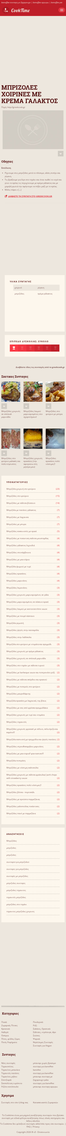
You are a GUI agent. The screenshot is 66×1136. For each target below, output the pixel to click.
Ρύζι (35, 1025)
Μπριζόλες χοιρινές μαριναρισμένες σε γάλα (27, 594)
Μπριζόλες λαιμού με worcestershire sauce (26, 609)
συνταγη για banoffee (43, 1066)
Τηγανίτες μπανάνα (10, 1069)
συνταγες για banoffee (43, 1083)
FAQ (28, 1126)
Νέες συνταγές (8, 1063)
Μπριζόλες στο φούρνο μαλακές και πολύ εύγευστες (10, 461)
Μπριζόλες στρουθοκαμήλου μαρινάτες (24, 746)
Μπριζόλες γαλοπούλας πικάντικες (22, 806)
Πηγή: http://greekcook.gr (13, 107)
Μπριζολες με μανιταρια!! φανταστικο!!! (25, 753)
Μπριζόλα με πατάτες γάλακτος (21, 510)
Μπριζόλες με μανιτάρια (17, 559)
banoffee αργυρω (41, 2)
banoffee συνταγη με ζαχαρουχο (16, 2)
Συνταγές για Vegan (42, 1045)
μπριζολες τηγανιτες (16, 890)
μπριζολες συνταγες (15, 883)
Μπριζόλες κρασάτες (16, 573)
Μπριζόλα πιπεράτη (15, 760)
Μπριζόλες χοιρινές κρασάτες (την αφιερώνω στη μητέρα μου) (33, 462)
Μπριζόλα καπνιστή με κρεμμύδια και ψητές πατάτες (31, 739)
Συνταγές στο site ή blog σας (14, 1102)
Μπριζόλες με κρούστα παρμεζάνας (23, 799)
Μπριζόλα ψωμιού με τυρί (18, 566)
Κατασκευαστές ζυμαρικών (45, 1102)
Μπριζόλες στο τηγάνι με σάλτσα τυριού (25, 665)
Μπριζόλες (11, 840)
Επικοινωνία (43, 1132)
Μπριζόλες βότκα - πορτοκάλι (20, 792)
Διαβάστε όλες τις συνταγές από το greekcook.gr (40, 367)
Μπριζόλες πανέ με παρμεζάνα (21, 813)
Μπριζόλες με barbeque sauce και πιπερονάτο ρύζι (30, 672)
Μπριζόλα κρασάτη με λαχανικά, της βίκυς (26, 700)
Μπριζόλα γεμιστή (15, 623)
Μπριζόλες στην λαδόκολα (18, 637)
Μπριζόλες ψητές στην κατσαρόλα (22, 630)
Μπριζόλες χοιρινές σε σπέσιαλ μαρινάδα (10, 414)
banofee (37, 1069)
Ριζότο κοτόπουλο (9, 1086)
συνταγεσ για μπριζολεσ (17, 862)
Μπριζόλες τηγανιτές (16, 722)
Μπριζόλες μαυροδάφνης (18, 693)
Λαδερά (4, 1032)
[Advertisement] (33, 49)
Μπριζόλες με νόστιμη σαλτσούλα (22, 767)
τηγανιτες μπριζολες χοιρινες (20, 911)
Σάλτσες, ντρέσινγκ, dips (44, 1032)
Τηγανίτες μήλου (9, 1076)
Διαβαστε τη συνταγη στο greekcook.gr (30, 196)
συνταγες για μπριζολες (17, 869)
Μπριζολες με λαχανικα (17, 517)
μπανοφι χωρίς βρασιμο (44, 1063)
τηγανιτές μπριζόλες (16, 897)
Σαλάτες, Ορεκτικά (41, 1028)
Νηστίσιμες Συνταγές (43, 1042)
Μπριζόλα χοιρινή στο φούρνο (21, 488)
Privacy (36, 1126)
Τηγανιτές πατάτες (10, 1073)
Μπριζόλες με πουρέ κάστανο (20, 616)
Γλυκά (4, 1022)
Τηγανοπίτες (7, 1066)
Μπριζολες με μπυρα (16, 524)
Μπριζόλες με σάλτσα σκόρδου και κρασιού (26, 679)
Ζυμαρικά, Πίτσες (9, 1025)
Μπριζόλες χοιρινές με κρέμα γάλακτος (24, 651)
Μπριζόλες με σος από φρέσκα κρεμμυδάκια (27, 707)
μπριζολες (11, 847)
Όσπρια (5, 1035)
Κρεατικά (5, 1028)
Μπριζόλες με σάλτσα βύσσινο (20, 503)
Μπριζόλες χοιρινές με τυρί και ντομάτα (25, 714)
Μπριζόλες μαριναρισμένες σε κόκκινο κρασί (27, 601)
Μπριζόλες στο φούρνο (17, 496)
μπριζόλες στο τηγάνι (16, 904)
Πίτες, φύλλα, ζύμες (10, 1038)
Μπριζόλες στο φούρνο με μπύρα (54, 412)
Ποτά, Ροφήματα (9, 1042)
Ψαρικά (36, 1038)
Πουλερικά (38, 1022)
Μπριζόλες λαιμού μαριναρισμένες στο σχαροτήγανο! (33, 414)
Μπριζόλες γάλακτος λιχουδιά (20, 545)
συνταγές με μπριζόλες (17, 876)
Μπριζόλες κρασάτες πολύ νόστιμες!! (53, 461)
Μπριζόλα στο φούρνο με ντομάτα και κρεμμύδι (28, 644)
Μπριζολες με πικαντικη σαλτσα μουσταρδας (27, 538)
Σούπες (36, 1035)
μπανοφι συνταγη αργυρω (45, 1086)
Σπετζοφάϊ (6, 1079)
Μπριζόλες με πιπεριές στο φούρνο (23, 686)
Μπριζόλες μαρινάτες (16, 580)
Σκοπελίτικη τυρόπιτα (11, 1083)
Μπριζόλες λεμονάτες (16, 587)
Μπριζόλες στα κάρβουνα (18, 552)
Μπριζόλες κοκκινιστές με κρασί (21, 531)
